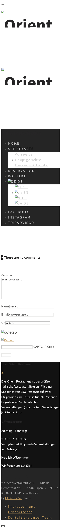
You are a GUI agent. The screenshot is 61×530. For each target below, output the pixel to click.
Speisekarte (21, 149)
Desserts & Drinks (31, 165)
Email (5, 314)
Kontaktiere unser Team (30, 518)
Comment (8, 275)
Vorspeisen (25, 154)
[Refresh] (7, 340)
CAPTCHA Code (43, 347)
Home (13, 143)
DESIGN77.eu (13, 498)
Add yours (8, 266)
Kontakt (17, 176)
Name (5, 306)
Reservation (21, 171)
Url (3, 323)
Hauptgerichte (28, 160)
